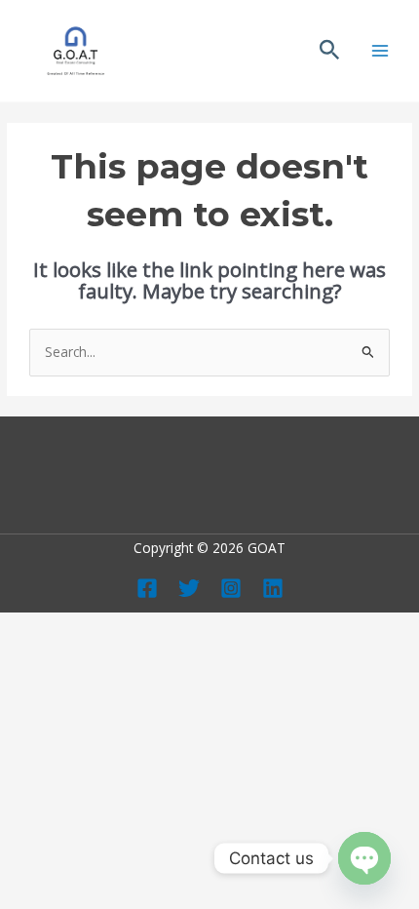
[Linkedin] (273, 588)
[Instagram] (231, 588)
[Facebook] (147, 588)
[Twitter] (189, 588)
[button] (330, 51)
